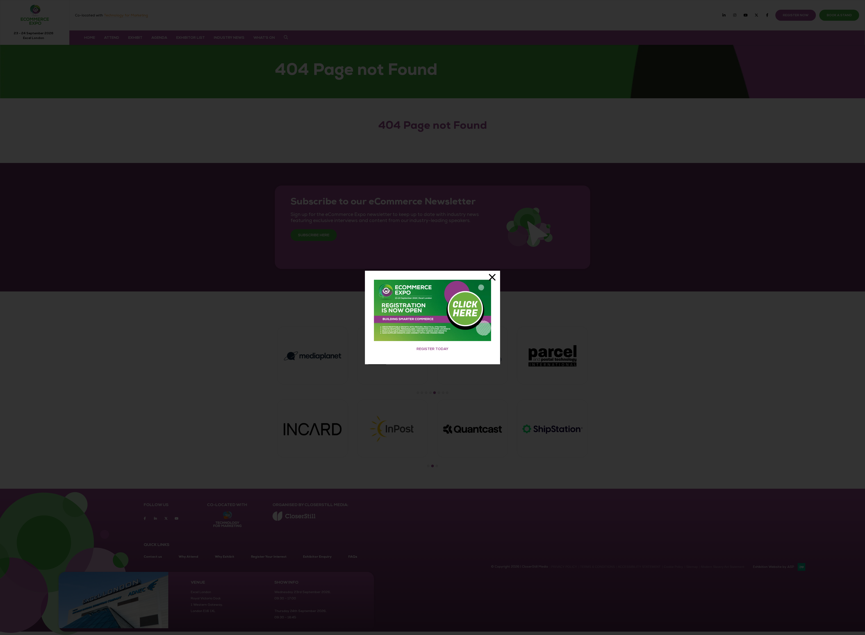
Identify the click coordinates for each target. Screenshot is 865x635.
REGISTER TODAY (432, 349)
